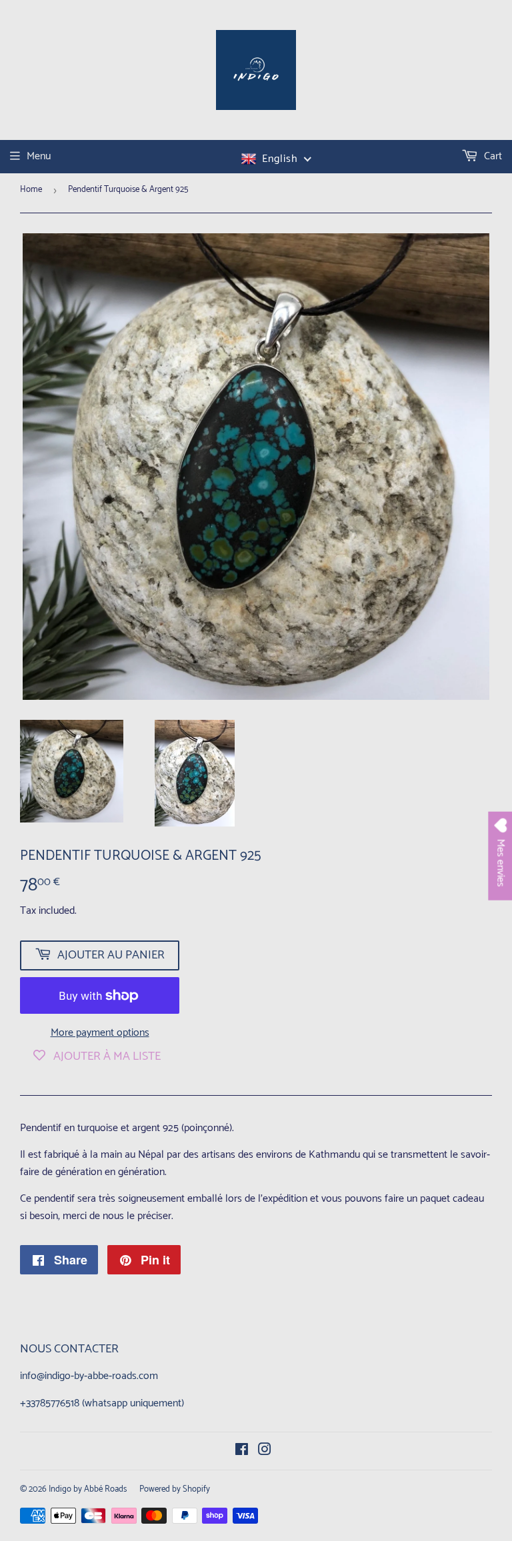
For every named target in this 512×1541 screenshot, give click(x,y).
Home (31, 190)
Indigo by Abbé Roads (88, 1489)
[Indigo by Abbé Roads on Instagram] (264, 1451)
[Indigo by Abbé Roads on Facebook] (242, 1451)
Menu (39, 156)
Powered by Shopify (174, 1489)
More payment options (100, 1033)
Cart (491, 156)
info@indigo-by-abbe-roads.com (89, 1376)
